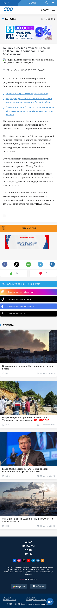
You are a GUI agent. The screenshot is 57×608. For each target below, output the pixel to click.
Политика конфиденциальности (36, 598)
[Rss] (42, 561)
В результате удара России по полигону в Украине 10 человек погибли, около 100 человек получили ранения (30, 111)
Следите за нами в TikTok (19, 299)
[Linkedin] (38, 561)
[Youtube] (28, 561)
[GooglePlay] (19, 586)
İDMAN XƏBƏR (28, 228)
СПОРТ (45, 10)
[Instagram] (19, 561)
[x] (24, 561)
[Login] (53, 2)
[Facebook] (14, 561)
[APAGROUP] (28, 579)
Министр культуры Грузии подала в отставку (27, 93)
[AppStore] (38, 586)
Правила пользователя (9, 598)
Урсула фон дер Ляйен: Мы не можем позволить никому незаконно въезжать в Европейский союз (29, 100)
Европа (50, 19)
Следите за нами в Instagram (20, 292)
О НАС (28, 542)
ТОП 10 (28, 554)
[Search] (46, 3)
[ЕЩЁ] (53, 10)
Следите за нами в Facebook (20, 306)
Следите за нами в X (17, 314)
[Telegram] (33, 561)
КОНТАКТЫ (28, 546)
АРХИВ (28, 550)
